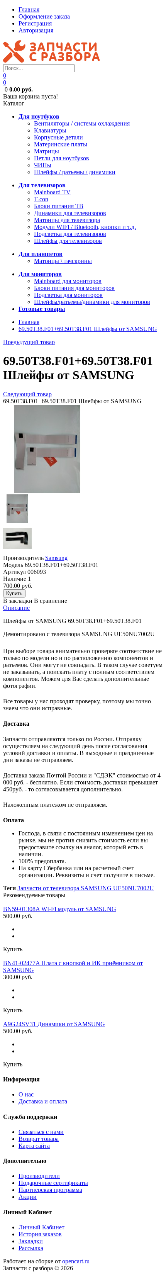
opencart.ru (76, 1261)
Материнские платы (60, 144)
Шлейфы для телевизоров (68, 241)
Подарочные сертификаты (53, 1183)
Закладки (31, 1241)
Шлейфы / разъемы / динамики (74, 172)
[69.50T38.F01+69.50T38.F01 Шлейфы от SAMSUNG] (47, 490)
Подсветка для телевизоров (70, 234)
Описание (16, 607)
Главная (29, 9)
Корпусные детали (58, 137)
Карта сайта (34, 1145)
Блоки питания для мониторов (74, 288)
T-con (41, 199)
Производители (39, 1176)
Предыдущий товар (29, 342)
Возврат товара (39, 1138)
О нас (26, 1094)
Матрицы (46, 151)
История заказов (40, 1234)
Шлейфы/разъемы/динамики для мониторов (92, 302)
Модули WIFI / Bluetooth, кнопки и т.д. (85, 227)
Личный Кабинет (41, 1227)
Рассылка (31, 1248)
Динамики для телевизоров (70, 213)
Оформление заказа (44, 16)
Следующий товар (27, 394)
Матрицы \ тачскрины (63, 261)
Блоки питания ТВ (58, 206)
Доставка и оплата (43, 1101)
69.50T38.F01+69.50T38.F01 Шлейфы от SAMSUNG (88, 329)
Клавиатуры (50, 130)
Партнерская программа (50, 1189)
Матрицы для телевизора (67, 220)
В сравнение (50, 600)
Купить (12, 949)
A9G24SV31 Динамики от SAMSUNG (54, 1024)
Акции (28, 1196)
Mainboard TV (52, 192)
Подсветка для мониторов (68, 295)
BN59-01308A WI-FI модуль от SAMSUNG (59, 909)
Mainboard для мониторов (68, 281)
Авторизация (36, 30)
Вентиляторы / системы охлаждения (82, 123)
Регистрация (35, 23)
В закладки (17, 600)
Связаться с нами (41, 1132)
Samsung (56, 558)
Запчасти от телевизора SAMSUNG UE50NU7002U (85, 888)
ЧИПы (42, 165)
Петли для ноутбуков (61, 158)
